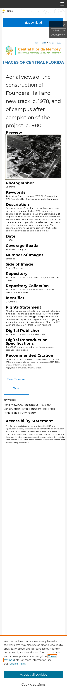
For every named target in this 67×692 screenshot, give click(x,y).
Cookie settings (34, 684)
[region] (33, 663)
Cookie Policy (18, 663)
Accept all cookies (33, 674)
